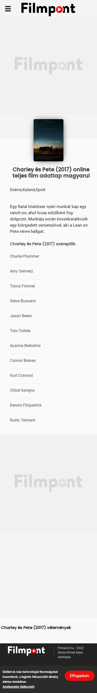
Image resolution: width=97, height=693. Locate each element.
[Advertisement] (48, 65)
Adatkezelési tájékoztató (18, 687)
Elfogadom (79, 675)
